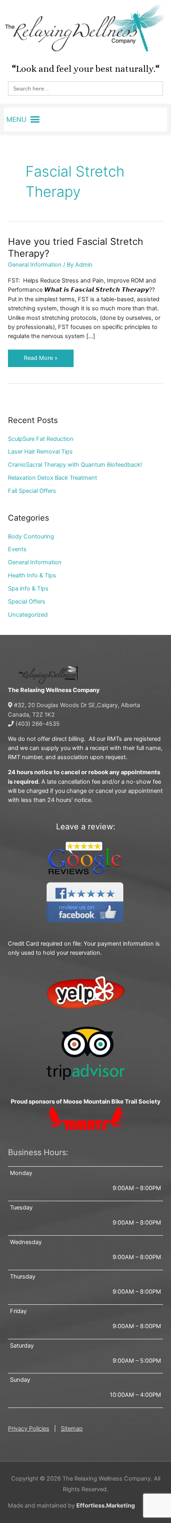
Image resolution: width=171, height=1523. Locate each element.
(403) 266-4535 (37, 723)
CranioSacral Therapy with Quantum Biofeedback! (75, 464)
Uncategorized (28, 614)
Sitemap (72, 1428)
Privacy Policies (28, 1428)
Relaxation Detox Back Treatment (52, 477)
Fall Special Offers (32, 490)
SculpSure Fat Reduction (41, 438)
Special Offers (26, 601)
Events (17, 549)
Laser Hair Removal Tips (40, 451)
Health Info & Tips (32, 575)
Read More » (40, 356)
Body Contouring (31, 536)
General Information (35, 264)
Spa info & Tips (28, 588)
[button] (16, 119)
